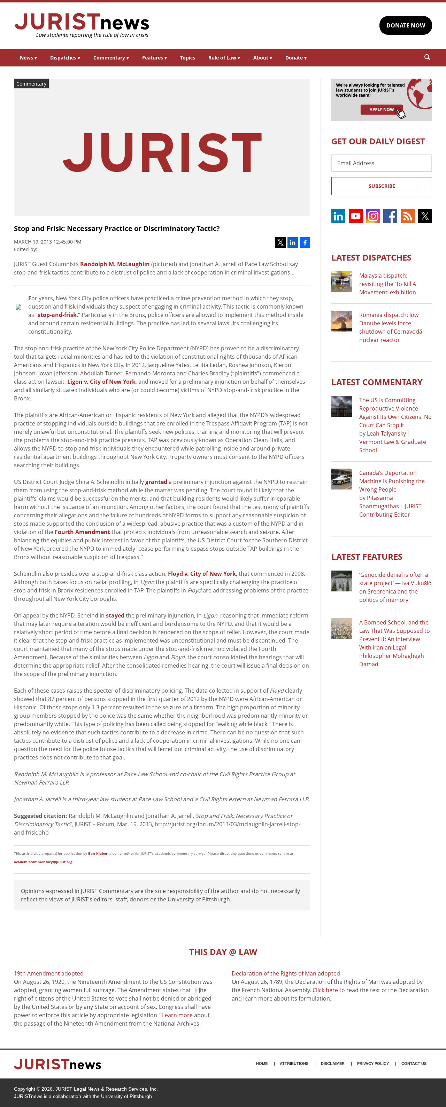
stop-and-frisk (57, 315)
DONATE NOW (405, 25)
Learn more (177, 1015)
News (28, 57)
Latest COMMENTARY (377, 382)
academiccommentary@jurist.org (43, 861)
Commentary (111, 57)
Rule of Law (224, 57)
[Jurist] (82, 26)
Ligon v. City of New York (101, 381)
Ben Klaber (98, 853)
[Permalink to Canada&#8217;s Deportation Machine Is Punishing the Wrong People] (341, 479)
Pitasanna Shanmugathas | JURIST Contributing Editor (390, 506)
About (262, 57)
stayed (115, 615)
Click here (325, 990)
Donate (296, 57)
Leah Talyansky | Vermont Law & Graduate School (392, 442)
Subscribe (382, 186)
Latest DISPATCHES (371, 257)
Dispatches (65, 57)
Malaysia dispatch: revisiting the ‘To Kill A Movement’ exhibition (387, 284)
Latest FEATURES (366, 556)
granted (156, 482)
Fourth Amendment (82, 532)
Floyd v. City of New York (202, 574)
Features (154, 57)
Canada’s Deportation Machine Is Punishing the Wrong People (392, 481)
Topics (187, 57)
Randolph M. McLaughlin (115, 264)
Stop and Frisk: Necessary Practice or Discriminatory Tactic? (117, 228)
